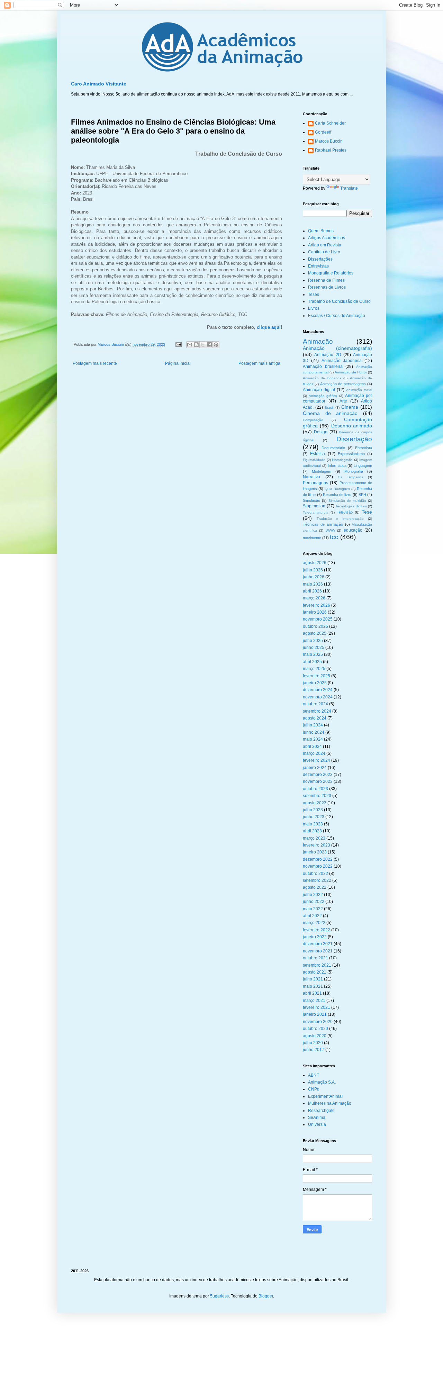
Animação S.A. (322, 1082)
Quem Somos (321, 230)
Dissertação (354, 439)
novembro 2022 (318, 866)
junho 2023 (313, 816)
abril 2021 (312, 993)
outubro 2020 (315, 1028)
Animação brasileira (323, 366)
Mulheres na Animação (329, 1103)
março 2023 (314, 838)
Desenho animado (351, 425)
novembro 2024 (318, 697)
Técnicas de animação (323, 524)
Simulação (311, 500)
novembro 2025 (318, 619)
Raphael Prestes (330, 150)
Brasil (329, 407)
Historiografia (342, 460)
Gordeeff (323, 132)
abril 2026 (312, 591)
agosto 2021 (314, 972)
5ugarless (219, 1296)
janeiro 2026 (315, 612)
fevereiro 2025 (316, 675)
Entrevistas (318, 266)
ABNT (313, 1075)
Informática (337, 465)
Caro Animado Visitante (98, 84)
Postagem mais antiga (259, 363)
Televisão (345, 512)
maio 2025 (313, 654)
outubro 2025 (315, 626)
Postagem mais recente (95, 363)
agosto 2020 (314, 1035)
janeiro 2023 (315, 852)
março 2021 (314, 1000)
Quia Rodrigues (337, 489)
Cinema (349, 407)
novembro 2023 (318, 781)
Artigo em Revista (324, 245)
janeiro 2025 (315, 682)
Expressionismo (351, 454)
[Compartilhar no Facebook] (209, 344)
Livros (313, 308)
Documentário (333, 448)
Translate (349, 188)
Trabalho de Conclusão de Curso (339, 301)
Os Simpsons (350, 477)
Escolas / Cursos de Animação (336, 315)
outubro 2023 (315, 788)
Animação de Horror (351, 372)
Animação (318, 341)
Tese (367, 512)
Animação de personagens (343, 384)
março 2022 (314, 922)
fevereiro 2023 (316, 845)
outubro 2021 (315, 958)
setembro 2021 (317, 965)
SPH (362, 494)
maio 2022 (313, 908)
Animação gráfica (323, 396)
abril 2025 (312, 661)
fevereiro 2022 (316, 930)
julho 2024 (313, 725)
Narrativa (311, 476)
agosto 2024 (314, 718)
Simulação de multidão (347, 501)
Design (320, 431)
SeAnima (316, 1117)
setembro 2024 (317, 711)
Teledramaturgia (315, 512)
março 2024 (314, 753)
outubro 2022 (315, 873)
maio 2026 (313, 584)
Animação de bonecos (322, 378)
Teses (313, 294)
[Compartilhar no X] (202, 344)
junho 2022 (313, 901)
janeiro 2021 (315, 1014)
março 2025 (314, 668)
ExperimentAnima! (325, 1096)
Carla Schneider (330, 123)
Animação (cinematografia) (337, 348)
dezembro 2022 (318, 859)
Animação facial (359, 390)
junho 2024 (313, 732)
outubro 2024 (315, 704)
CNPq (313, 1089)
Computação (313, 420)
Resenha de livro (337, 494)
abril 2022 (312, 915)
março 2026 (314, 598)
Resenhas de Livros (327, 287)
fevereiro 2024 (316, 760)
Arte (343, 401)
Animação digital (319, 389)
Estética (317, 453)
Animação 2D (327, 354)
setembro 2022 (317, 880)
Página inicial (178, 363)
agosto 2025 (314, 633)
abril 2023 (312, 831)
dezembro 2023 (318, 774)
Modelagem (321, 471)
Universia (317, 1124)
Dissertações (320, 259)
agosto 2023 (314, 802)
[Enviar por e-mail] (189, 344)
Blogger (266, 1296)
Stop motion (314, 506)
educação (353, 530)
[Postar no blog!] (196, 344)
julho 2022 (313, 894)
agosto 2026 (314, 562)
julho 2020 (313, 1042)
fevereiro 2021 (316, 1007)
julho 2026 (313, 570)
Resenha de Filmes (326, 280)
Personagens (315, 482)
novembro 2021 (318, 951)
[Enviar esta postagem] (178, 344)
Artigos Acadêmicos (326, 237)
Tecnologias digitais (351, 506)
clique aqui (269, 327)
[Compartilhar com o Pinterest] (216, 344)
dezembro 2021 (318, 943)
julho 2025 (313, 640)
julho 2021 (313, 979)
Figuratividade (314, 460)
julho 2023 (313, 809)
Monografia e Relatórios (330, 273)
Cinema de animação (330, 413)
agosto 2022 (314, 887)
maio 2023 (313, 824)
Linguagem (363, 465)
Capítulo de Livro (324, 252)
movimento (312, 538)
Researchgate (321, 1110)
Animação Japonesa (342, 360)
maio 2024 (313, 739)
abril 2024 (312, 746)
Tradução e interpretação (340, 519)
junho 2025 (313, 647)
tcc (334, 537)
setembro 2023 (317, 795)
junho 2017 (313, 1049)
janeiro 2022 (315, 936)
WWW (330, 530)
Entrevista (363, 448)
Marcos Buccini (329, 141)
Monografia (353, 471)
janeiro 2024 (315, 767)
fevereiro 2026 (316, 605)
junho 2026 (313, 577)
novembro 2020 (318, 1021)
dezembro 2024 (318, 689)
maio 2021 (313, 986)
